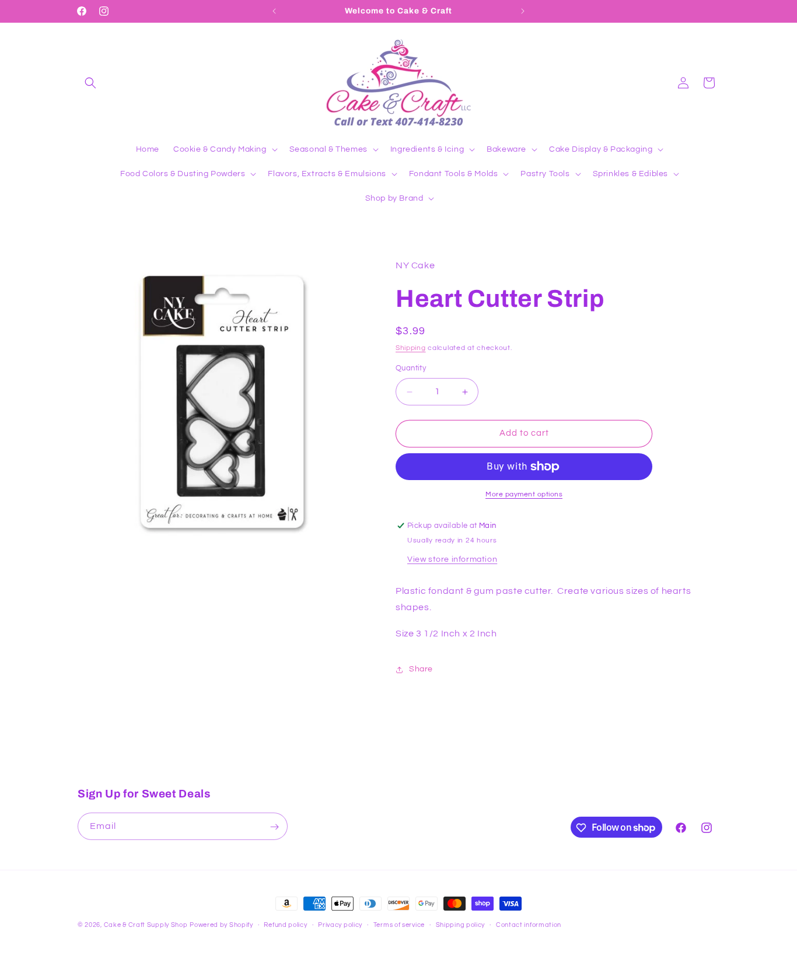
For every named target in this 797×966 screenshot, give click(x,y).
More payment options (523, 494)
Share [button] (421, 670)
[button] (90, 83)
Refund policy (285, 924)
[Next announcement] (523, 11)
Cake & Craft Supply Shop (146, 925)
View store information (452, 559)
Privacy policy (340, 924)
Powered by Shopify (221, 925)
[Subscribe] (274, 827)
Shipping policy (460, 924)
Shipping (411, 348)
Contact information (528, 924)
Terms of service (399, 924)
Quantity (411, 369)
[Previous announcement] (274, 11)
